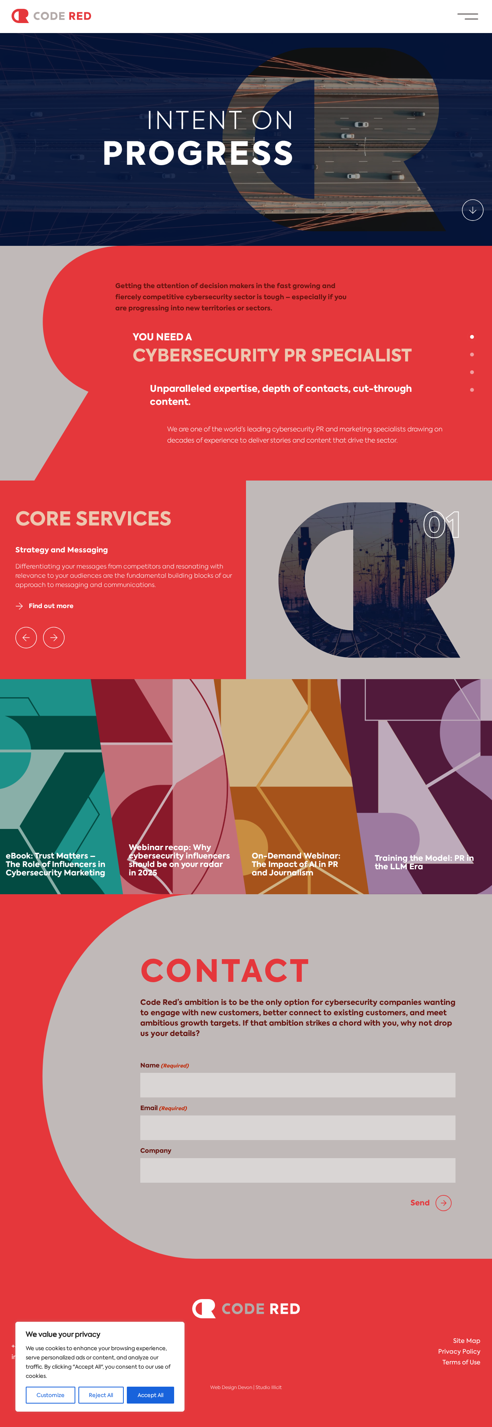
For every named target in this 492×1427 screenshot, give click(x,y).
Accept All (150, 1395)
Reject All (101, 1395)
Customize (51, 1395)
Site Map (466, 1341)
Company (155, 1150)
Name (164, 1065)
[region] (99, 1367)
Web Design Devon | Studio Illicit (246, 1387)
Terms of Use (461, 1362)
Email (163, 1108)
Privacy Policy (459, 1351)
